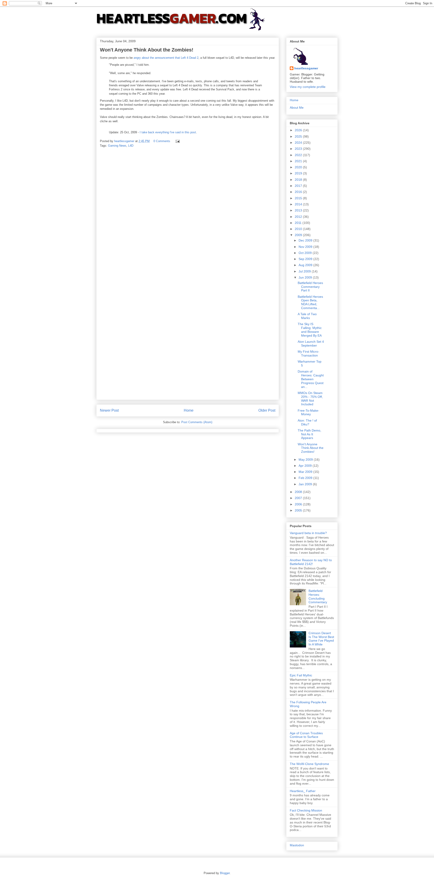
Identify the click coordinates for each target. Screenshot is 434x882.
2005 (299, 510)
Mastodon (297, 845)
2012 (299, 216)
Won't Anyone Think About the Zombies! (310, 448)
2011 (298, 223)
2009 (299, 235)
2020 (299, 167)
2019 (299, 173)
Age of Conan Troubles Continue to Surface (306, 735)
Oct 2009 (306, 253)
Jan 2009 (306, 484)
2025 (299, 136)
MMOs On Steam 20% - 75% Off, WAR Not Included (310, 398)
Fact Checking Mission (306, 810)
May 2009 (306, 459)
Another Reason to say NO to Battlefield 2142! (311, 562)
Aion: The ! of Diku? (307, 422)
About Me (297, 107)
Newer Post (109, 410)
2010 (299, 229)
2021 (299, 161)
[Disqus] (187, 214)
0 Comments (161, 141)
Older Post (266, 410)
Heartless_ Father (303, 791)
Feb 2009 (306, 478)
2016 (299, 192)
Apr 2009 (306, 465)
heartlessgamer (306, 68)
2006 (299, 504)
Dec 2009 (306, 240)
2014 (299, 204)
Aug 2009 (306, 265)
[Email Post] (177, 141)
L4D (130, 145)
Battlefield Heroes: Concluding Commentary (318, 596)
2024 (299, 142)
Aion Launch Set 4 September (311, 343)
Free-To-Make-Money (308, 412)
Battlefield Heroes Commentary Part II (310, 286)
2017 (299, 186)
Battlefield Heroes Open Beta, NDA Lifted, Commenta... (310, 302)
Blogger (225, 873)
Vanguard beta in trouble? (308, 533)
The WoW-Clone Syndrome (309, 764)
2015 (299, 198)
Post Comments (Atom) (196, 422)
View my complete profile (308, 87)
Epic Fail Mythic (301, 675)
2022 (299, 155)
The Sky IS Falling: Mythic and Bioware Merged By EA (310, 329)
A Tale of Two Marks (307, 316)
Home (188, 410)
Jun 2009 (306, 277)
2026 (299, 130)
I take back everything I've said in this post (168, 132)
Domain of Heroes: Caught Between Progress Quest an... (311, 379)
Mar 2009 (306, 472)
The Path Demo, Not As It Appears (309, 434)
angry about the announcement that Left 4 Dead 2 (166, 57)
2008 (299, 492)
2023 (299, 148)
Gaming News (117, 145)
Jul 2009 (305, 271)
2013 (299, 210)
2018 (299, 179)
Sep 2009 (306, 259)
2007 (299, 498)
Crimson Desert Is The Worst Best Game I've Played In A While (321, 638)
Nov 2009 (306, 247)
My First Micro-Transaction (308, 353)
